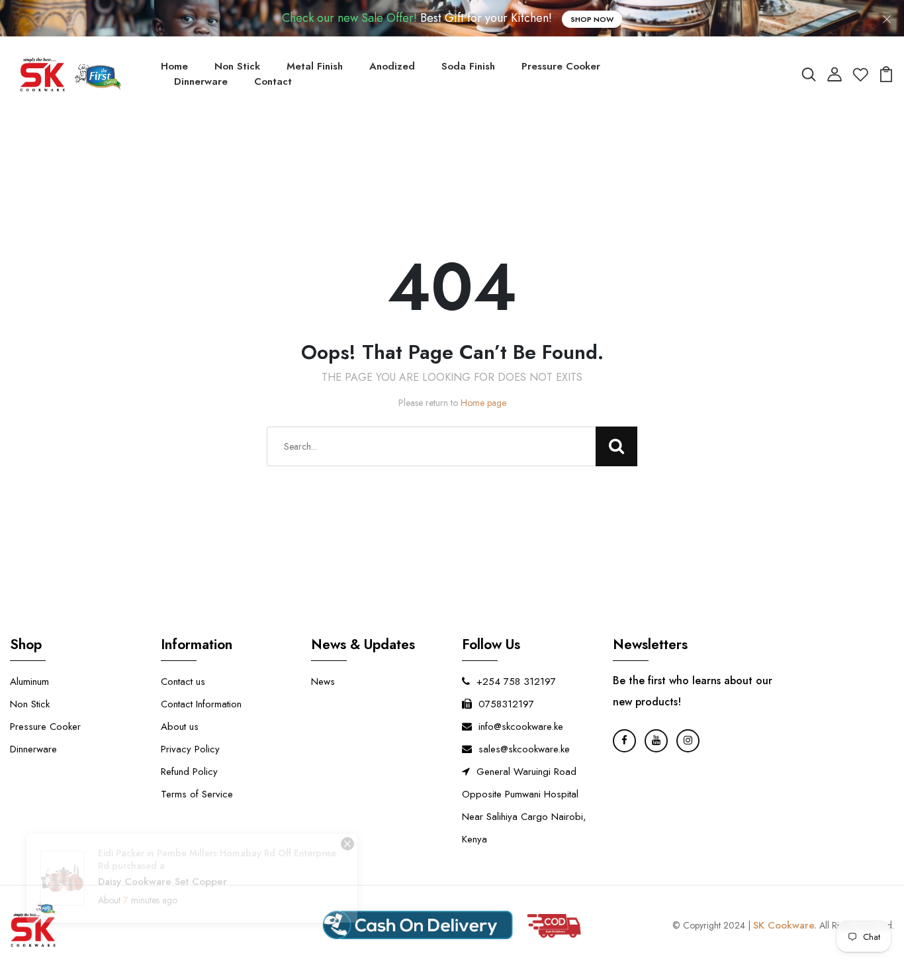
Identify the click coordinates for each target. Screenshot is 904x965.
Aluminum (29, 681)
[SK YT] (656, 740)
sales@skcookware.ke (524, 749)
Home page (483, 402)
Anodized (392, 66)
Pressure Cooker (560, 66)
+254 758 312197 (516, 681)
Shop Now (591, 19)
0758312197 (506, 704)
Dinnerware (201, 81)
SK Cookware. (785, 925)
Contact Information (201, 704)
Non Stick (237, 66)
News (323, 681)
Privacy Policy (190, 749)
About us (180, 726)
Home (174, 66)
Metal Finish (315, 66)
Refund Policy (189, 771)
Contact (273, 81)
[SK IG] (688, 740)
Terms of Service (197, 794)
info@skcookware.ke (520, 726)
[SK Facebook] (624, 740)
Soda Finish (468, 66)
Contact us (183, 681)
